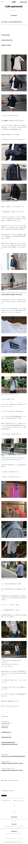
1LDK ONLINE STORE (6, 737)
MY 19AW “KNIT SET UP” (7, 40)
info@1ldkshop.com (6, 732)
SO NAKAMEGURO (20, 756)
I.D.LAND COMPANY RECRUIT (8, 742)
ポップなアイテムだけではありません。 (12, 22)
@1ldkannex (24, 828)
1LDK (2, 756)
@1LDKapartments (12, 826)
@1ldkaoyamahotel (5, 828)
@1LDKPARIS (19, 828)
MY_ (17, 763)
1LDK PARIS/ (14, 756)
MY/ (17, 770)
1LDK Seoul (14, 821)
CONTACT (20, 838)
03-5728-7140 (4, 727)
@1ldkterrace (12, 828)
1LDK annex (24, 819)
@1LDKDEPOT (20, 826)
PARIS (12, 819)
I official (21, 763)
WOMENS (12, 833)
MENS (7, 833)
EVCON (14, 763)
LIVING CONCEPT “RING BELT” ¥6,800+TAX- (11, 294)
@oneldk (6, 826)
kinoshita (18, 800)
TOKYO (2, 819)
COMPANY (8, 838)
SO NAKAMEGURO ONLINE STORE (9, 744)
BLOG (6, 120)
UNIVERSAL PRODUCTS (7, 763)
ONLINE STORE (23, 1)
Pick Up (22, 800)
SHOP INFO (14, 10)
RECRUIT (14, 838)
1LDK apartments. (14, 7)
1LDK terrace (7, 756)
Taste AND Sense (17, 819)
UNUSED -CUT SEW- (6, 45)
